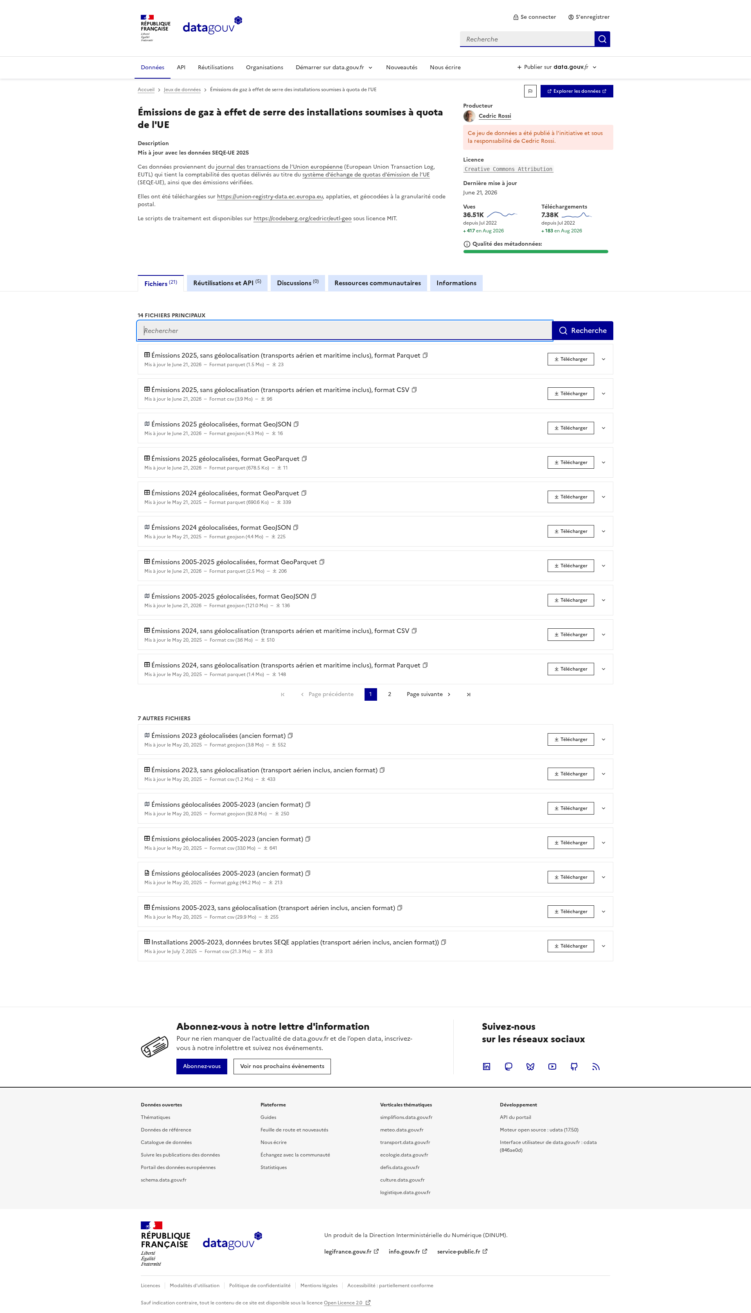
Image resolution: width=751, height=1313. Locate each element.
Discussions (298, 283)
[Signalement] (530, 91)
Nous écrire (445, 67)
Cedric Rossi (495, 116)
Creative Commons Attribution (508, 169)
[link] (534, 17)
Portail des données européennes (178, 1167)
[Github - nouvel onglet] (574, 1066)
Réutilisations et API (227, 283)
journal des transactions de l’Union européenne (279, 167)
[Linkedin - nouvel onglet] (486, 1066)
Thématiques (155, 1117)
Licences (150, 1285)
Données (152, 67)
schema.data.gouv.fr (164, 1179)
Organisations (264, 67)
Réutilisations (216, 67)
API (181, 67)
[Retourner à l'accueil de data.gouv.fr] (212, 27)
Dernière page (468, 694)
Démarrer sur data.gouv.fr (330, 67)
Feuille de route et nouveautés (294, 1129)
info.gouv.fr (404, 1252)
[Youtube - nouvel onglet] (552, 1066)
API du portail (515, 1117)
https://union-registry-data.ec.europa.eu (270, 196)
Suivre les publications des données (180, 1154)
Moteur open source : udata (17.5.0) (539, 1129)
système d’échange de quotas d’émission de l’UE (366, 175)
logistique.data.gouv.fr (405, 1192)
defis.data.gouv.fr (400, 1167)
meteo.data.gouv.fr (402, 1129)
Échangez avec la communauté (295, 1154)
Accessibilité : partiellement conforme (390, 1285)
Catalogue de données (166, 1142)
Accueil (146, 89)
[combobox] (535, 39)
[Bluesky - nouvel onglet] (530, 1066)
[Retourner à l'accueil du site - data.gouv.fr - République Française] (232, 1243)
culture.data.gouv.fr (402, 1179)
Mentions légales (319, 1285)
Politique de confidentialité (260, 1285)
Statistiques (274, 1167)
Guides (268, 1117)
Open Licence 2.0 (343, 1302)
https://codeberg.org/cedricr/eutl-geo (302, 218)
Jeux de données (182, 89)
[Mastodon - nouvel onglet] (508, 1066)
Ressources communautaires (377, 283)
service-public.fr (458, 1252)
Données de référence (166, 1129)
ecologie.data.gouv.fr (404, 1154)
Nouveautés (401, 67)
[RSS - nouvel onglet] (596, 1066)
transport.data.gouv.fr (405, 1142)
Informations (456, 283)
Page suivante (425, 694)
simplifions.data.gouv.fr (406, 1117)
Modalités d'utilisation (194, 1285)
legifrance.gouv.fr (348, 1252)
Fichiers (160, 283)
